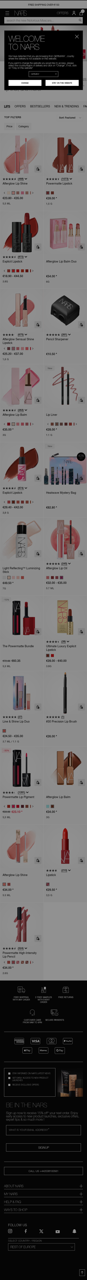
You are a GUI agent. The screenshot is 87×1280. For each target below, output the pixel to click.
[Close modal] (77, 36)
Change (25, 83)
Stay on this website (62, 83)
